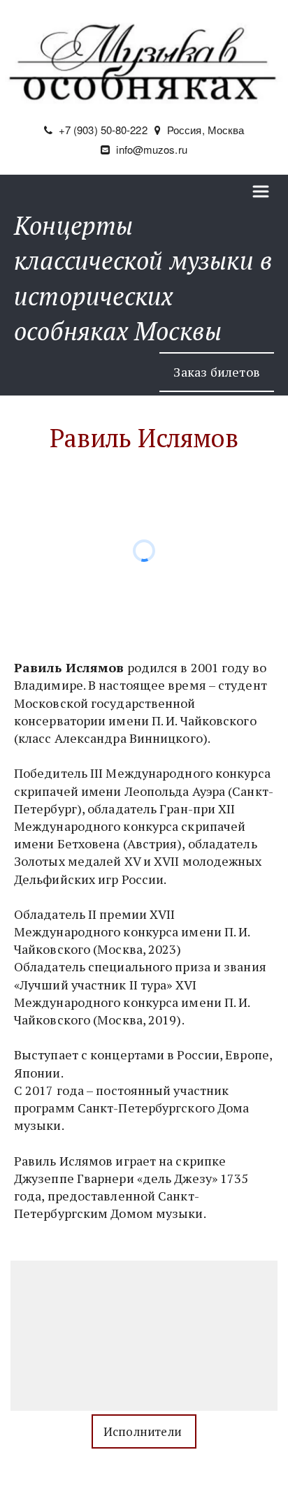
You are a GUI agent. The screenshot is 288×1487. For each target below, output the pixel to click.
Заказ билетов (216, 371)
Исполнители (144, 1431)
